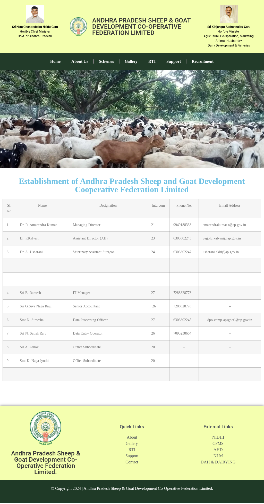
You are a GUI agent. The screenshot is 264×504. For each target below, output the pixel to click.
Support (173, 61)
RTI (152, 61)
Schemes (106, 61)
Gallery (131, 61)
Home (55, 61)
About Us (79, 61)
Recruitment (203, 61)
